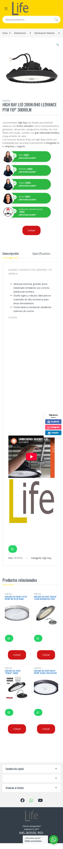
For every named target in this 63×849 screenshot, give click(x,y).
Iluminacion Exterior (44, 33)
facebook (55, 421)
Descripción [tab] (10, 253)
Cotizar (31, 230)
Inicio (5, 33)
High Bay (6, 100)
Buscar (56, 19)
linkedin (55, 432)
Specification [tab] (41, 253)
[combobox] (27, 19)
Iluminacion (20, 33)
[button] (57, 45)
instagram (55, 427)
